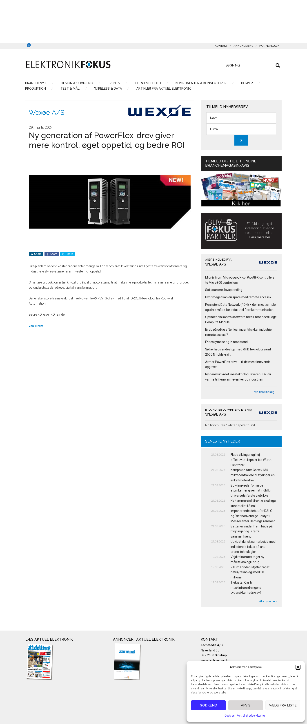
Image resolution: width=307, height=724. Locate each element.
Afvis (245, 705)
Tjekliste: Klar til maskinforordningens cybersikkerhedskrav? (246, 588)
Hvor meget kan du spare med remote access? (238, 297)
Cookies (230, 715)
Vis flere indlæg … (265, 392)
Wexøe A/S (46, 112)
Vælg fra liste (283, 705)
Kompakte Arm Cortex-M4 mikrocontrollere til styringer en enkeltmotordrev (253, 475)
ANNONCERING (244, 45)
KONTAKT (221, 45)
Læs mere (36, 325)
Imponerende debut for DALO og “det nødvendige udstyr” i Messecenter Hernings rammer (253, 516)
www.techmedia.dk (214, 660)
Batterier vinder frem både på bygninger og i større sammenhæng (252, 531)
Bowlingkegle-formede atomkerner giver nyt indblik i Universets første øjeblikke (251, 491)
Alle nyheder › (268, 601)
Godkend (208, 705)
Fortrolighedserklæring (251, 715)
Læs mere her (259, 237)
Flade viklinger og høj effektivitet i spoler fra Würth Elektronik (251, 460)
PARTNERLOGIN (269, 45)
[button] (298, 667)
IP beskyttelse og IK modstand (226, 342)
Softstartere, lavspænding (223, 290)
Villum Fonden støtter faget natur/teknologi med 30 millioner (250, 572)
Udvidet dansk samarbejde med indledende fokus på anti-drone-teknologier (253, 547)
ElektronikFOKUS (68, 65)
